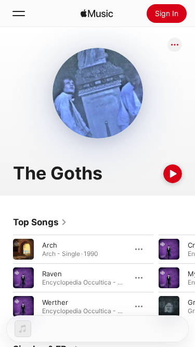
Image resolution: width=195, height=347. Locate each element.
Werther (55, 302)
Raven (52, 273)
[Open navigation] (18, 13)
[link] (40, 222)
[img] (97, 13)
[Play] (172, 173)
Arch (49, 245)
